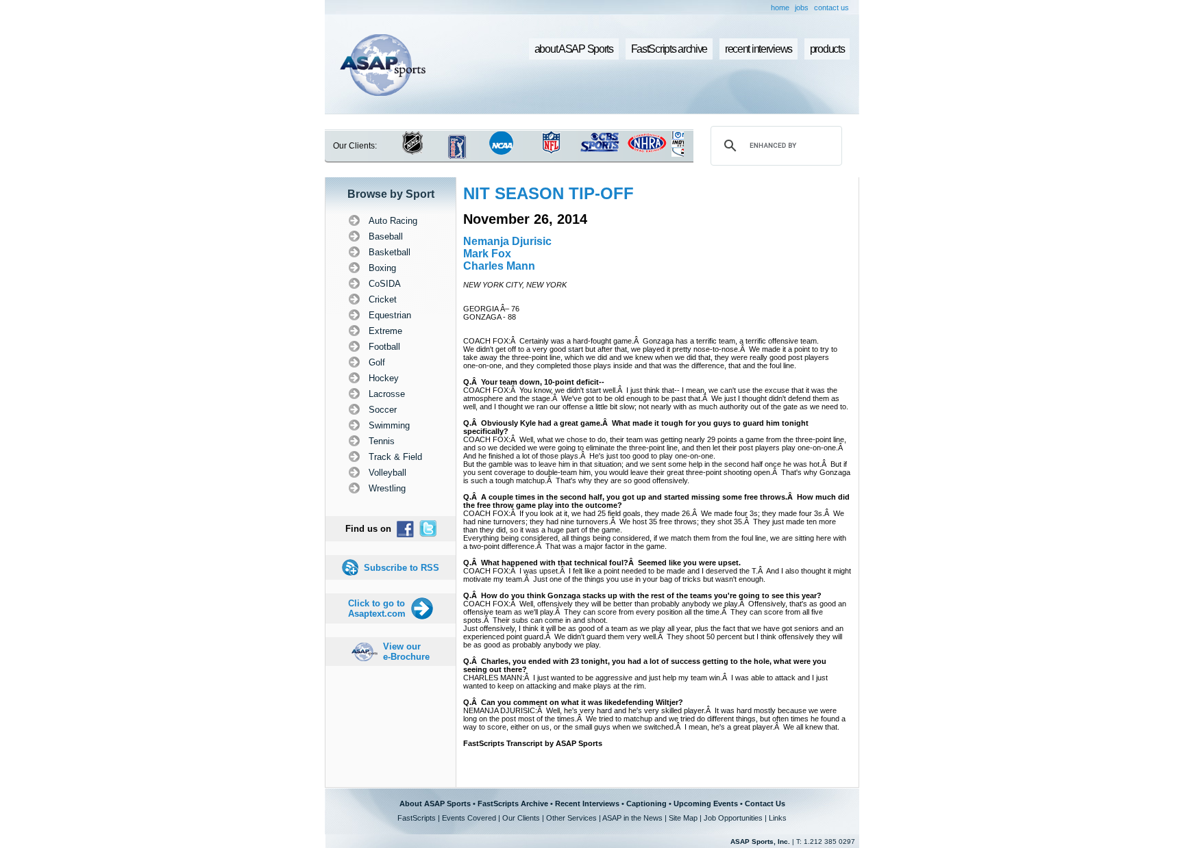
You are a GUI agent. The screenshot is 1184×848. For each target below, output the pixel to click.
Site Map (683, 818)
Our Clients (521, 818)
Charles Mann (499, 266)
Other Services (571, 818)
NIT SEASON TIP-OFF (548, 193)
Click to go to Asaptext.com (377, 608)
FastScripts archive (669, 49)
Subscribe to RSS (401, 568)
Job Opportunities (733, 818)
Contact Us (765, 803)
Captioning (646, 803)
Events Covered (469, 818)
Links (778, 818)
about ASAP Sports (573, 49)
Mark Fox (487, 253)
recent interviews (758, 49)
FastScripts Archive (513, 803)
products (827, 49)
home (780, 7)
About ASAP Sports (435, 803)
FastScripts (416, 818)
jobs (802, 7)
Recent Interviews (587, 803)
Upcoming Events (706, 803)
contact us (831, 7)
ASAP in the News (632, 818)
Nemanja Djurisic (507, 241)
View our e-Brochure (406, 651)
